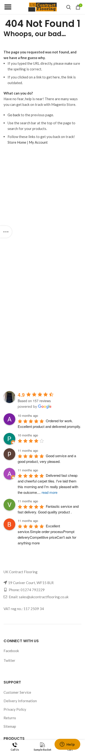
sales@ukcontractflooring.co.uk (43, 597)
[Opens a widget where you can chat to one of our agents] (67, 745)
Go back (14, 115)
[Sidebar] (6, 232)
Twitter (9, 660)
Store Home (17, 142)
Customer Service (17, 692)
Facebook (11, 651)
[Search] (68, 7)
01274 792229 (33, 590)
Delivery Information (20, 701)
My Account (38, 142)
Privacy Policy (15, 709)
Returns (10, 718)
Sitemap (10, 726)
